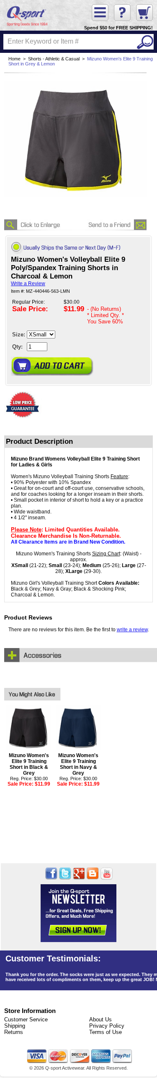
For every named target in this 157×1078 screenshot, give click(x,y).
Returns (13, 1032)
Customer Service (26, 1019)
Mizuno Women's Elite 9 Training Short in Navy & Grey (78, 764)
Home (14, 58)
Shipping (14, 1026)
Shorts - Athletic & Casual (54, 58)
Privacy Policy (106, 1026)
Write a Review (28, 283)
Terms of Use (105, 1032)
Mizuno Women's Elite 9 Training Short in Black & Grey (29, 764)
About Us (100, 1019)
